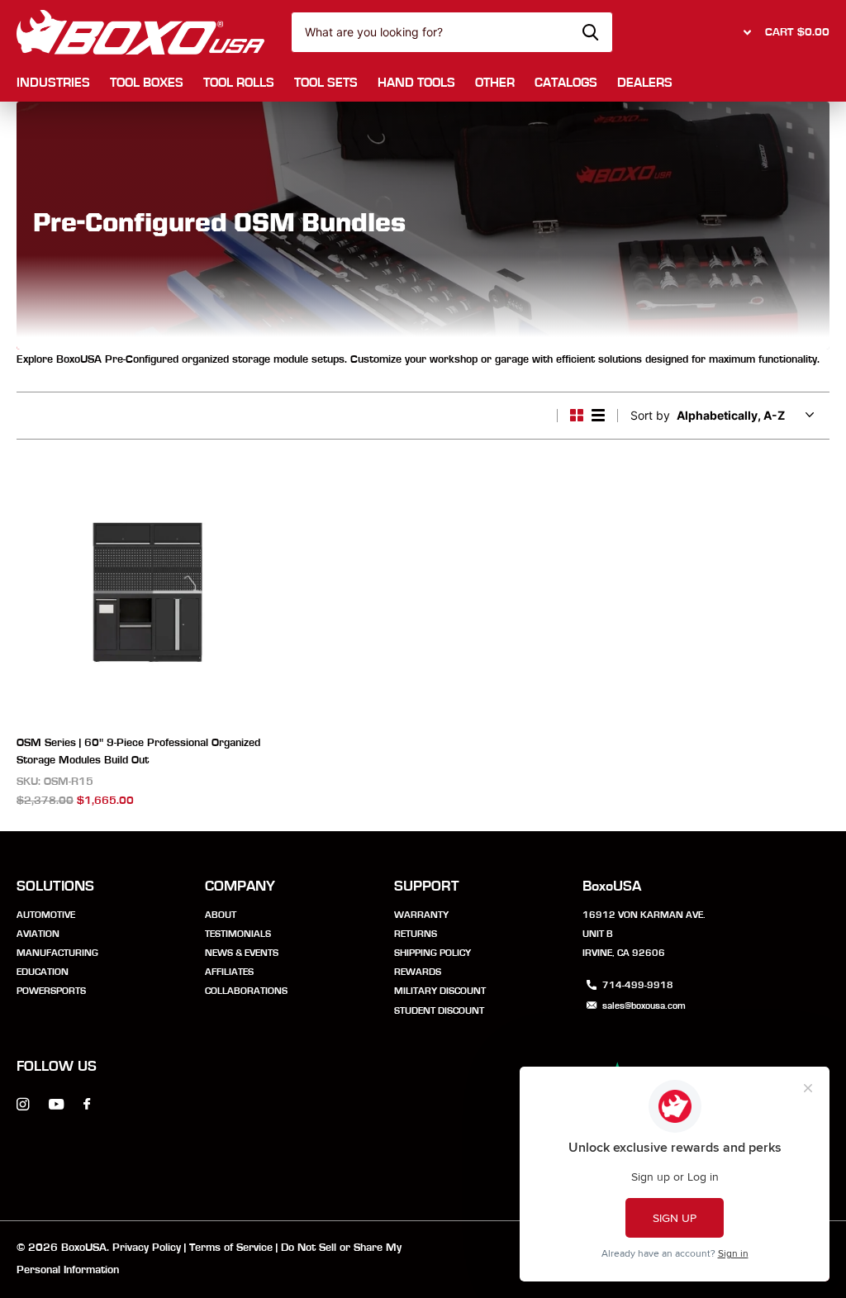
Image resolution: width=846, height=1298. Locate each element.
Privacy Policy (146, 1247)
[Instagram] (23, 1104)
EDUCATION (43, 972)
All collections (53, 83)
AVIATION (38, 934)
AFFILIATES (229, 972)
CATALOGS (566, 82)
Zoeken (590, 32)
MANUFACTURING (57, 953)
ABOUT (220, 915)
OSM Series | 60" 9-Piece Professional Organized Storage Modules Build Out (138, 751)
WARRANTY (421, 915)
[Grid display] (576, 415)
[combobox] (452, 32)
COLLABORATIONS (246, 991)
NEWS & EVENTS (241, 953)
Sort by (650, 415)
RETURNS (415, 934)
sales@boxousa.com (644, 1005)
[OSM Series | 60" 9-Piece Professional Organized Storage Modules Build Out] (147, 592)
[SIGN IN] (745, 32)
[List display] (598, 415)
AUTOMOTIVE (46, 915)
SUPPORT (426, 886)
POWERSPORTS (51, 991)
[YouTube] (56, 1105)
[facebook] (86, 1104)
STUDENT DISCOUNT (439, 1010)
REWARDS (417, 972)
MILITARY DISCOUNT (440, 991)
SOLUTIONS (55, 886)
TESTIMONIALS (238, 934)
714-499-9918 (637, 985)
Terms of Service (231, 1247)
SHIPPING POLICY (432, 953)
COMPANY (240, 886)
